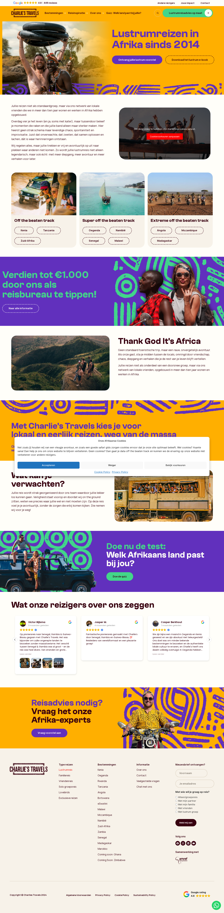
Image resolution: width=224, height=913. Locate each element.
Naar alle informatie (21, 308)
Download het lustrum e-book (190, 59)
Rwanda (102, 781)
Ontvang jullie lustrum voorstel (137, 59)
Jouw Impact (187, 3)
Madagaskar (164, 240)
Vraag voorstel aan (49, 733)
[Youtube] (193, 843)
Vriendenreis (66, 781)
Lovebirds (64, 792)
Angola (161, 230)
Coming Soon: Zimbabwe (111, 860)
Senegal (94, 240)
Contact (205, 3)
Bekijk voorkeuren (175, 465)
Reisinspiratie (76, 13)
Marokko (102, 848)
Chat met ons (144, 786)
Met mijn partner (187, 801)
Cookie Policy (102, 472)
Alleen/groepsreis (187, 797)
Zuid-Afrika (27, 240)
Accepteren (48, 465)
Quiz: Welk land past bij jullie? (123, 13)
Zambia (102, 832)
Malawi (119, 240)
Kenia (24, 230)
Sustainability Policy (144, 895)
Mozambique (189, 230)
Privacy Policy (120, 472)
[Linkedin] (188, 843)
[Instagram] (183, 843)
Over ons (95, 13)
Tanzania (48, 230)
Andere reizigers (166, 3)
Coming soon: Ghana (109, 854)
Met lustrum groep (188, 812)
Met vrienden (185, 808)
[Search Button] (157, 13)
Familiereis (64, 775)
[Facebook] (177, 843)
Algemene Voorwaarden (78, 895)
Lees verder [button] (26, 654)
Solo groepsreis (67, 786)
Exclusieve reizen (68, 798)
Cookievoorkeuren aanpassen (165, 136)
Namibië (120, 230)
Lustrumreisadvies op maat (185, 13)
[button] (209, 639)
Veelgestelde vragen (148, 781)
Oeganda (94, 230)
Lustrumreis (65, 769)
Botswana (103, 798)
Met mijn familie (186, 804)
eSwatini (102, 803)
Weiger (112, 465)
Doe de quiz (120, 576)
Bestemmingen (54, 13)
